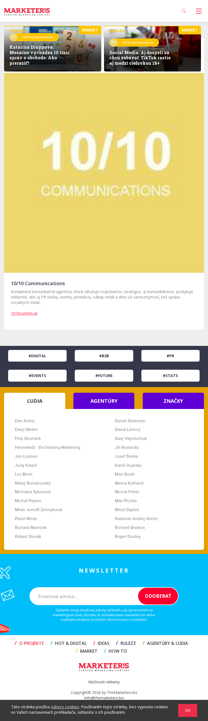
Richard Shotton (130, 527)
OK (187, 710)
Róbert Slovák (28, 536)
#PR (170, 355)
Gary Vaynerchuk (131, 438)
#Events (37, 375)
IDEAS (101, 643)
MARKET (87, 651)
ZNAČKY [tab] (173, 401)
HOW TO (115, 651)
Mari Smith (125, 474)
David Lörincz (128, 429)
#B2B (104, 355)
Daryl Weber (26, 429)
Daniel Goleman (130, 421)
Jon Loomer (26, 456)
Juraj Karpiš (26, 465)
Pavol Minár (26, 518)
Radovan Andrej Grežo (136, 518)
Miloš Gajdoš (127, 509)
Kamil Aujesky (128, 465)
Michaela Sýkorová (32, 492)
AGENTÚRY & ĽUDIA (165, 643)
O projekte (29, 643)
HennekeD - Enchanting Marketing (47, 447)
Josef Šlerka (126, 456)
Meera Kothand (129, 483)
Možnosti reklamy (104, 681)
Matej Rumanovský (33, 483)
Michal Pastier (28, 501)
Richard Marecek (31, 527)
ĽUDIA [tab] (34, 401)
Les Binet (23, 474)
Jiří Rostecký (127, 447)
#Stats (170, 375)
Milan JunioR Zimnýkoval (38, 509)
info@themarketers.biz (104, 697)
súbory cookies (65, 706)
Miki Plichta (125, 501)
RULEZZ (126, 643)
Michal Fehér (127, 492)
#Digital (37, 355)
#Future (104, 375)
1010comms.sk (24, 313)
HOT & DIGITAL (68, 643)
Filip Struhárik (28, 438)
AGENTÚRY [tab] (104, 401)
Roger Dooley (128, 536)
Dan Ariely (25, 421)
